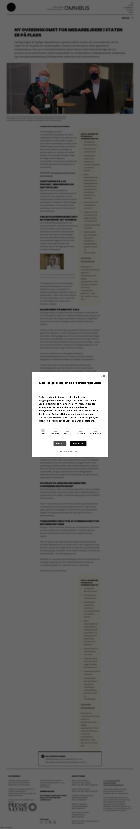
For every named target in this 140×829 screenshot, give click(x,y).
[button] (70, 452)
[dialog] (70, 414)
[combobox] (104, 376)
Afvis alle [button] (60, 443)
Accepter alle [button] (78, 443)
